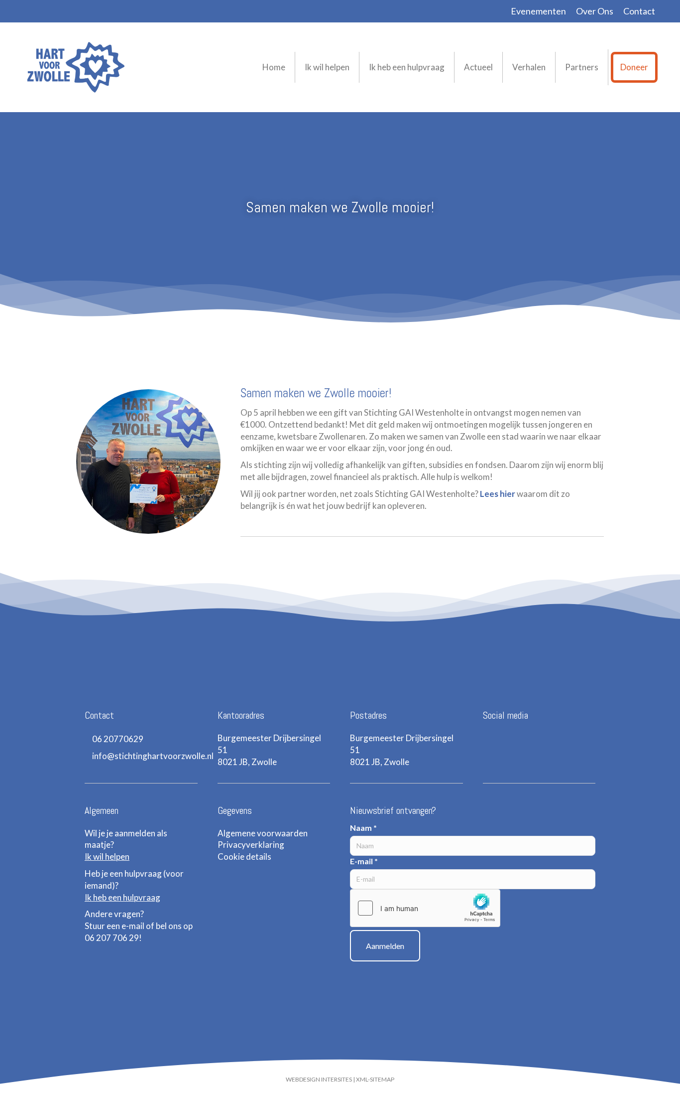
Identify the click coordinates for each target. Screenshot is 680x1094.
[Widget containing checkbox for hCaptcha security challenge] (425, 908)
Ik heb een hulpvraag (407, 67)
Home (273, 67)
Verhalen (529, 67)
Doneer (634, 67)
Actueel (478, 67)
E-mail (364, 861)
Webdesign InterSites (319, 1079)
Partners (581, 67)
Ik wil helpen (327, 67)
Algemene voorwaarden (263, 833)
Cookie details (244, 856)
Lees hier (497, 493)
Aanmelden (385, 945)
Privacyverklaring (251, 844)
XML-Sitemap (375, 1079)
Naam (363, 827)
